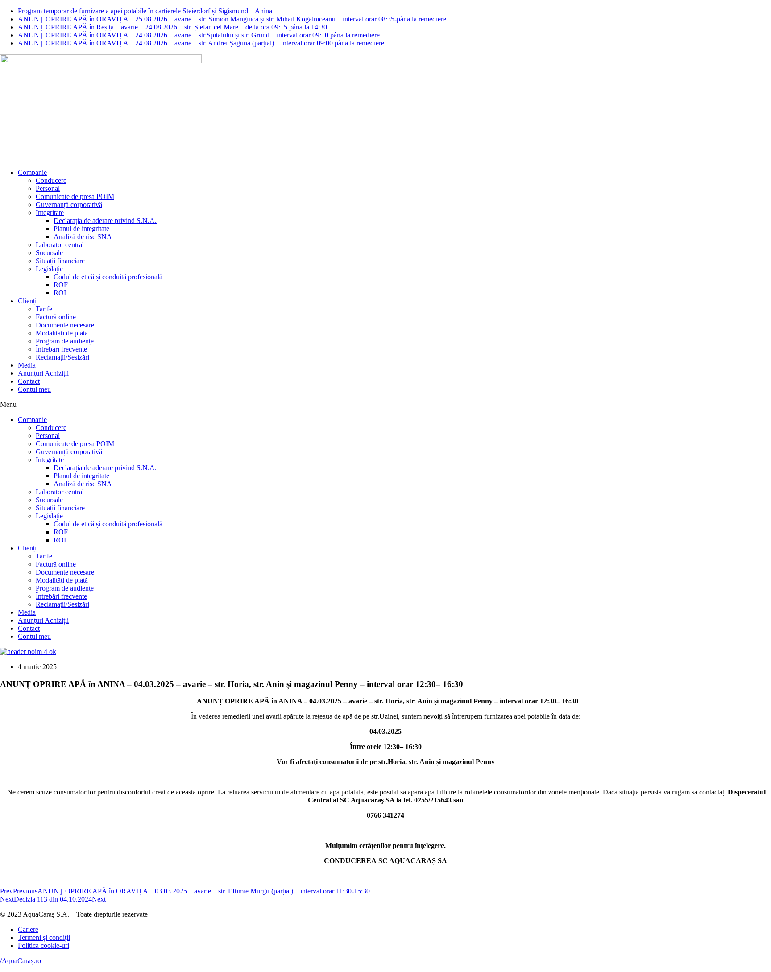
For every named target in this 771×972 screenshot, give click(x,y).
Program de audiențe (65, 341)
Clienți (27, 301)
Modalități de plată (62, 333)
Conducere (51, 180)
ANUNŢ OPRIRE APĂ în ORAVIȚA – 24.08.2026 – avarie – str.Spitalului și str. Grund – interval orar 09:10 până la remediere (199, 35)
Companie (32, 172)
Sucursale (49, 252)
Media (27, 365)
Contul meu (34, 389)
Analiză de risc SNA (83, 236)
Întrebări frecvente (61, 349)
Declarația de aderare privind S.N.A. (105, 220)
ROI (60, 293)
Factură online (56, 317)
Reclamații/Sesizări (62, 357)
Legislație (49, 269)
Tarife (44, 309)
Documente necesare (65, 325)
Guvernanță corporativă (69, 204)
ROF (61, 285)
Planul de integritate (81, 228)
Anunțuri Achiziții (43, 373)
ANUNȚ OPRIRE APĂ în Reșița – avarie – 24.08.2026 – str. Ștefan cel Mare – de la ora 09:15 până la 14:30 (172, 27)
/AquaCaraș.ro (20, 960)
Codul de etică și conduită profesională (108, 277)
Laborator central (60, 244)
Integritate (50, 212)
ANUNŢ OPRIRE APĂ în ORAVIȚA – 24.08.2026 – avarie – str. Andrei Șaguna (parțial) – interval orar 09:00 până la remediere (201, 43)
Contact (29, 381)
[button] (385, 405)
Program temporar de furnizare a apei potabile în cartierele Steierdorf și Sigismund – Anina (145, 11)
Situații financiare (60, 261)
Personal (48, 188)
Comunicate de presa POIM (75, 196)
